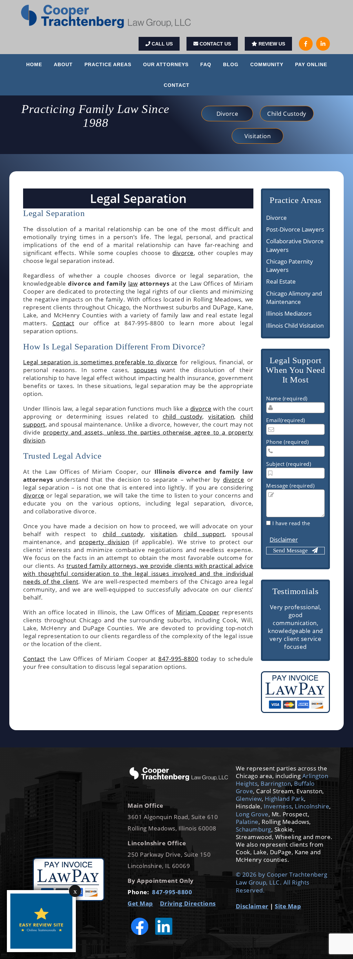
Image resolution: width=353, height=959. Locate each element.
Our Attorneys (166, 64)
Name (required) (286, 398)
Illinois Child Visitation (295, 325)
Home (34, 64)
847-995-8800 (178, 659)
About (63, 64)
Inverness (278, 806)
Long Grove (252, 814)
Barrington (276, 783)
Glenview (249, 799)
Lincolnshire (312, 806)
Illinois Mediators (289, 313)
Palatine (247, 822)
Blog (231, 64)
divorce (183, 253)
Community (266, 64)
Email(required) (285, 420)
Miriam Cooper (198, 612)
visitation (221, 416)
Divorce (276, 218)
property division (104, 542)
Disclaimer (284, 539)
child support (204, 534)
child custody (183, 416)
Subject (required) (288, 463)
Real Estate (281, 281)
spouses (145, 370)
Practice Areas (107, 64)
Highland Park (284, 799)
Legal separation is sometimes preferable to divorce (100, 362)
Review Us (271, 44)
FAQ (205, 64)
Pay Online (311, 64)
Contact (177, 85)
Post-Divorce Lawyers (295, 229)
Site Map (288, 906)
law (133, 283)
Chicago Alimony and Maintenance (294, 297)
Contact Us (214, 44)
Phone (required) (287, 441)
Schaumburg (253, 829)
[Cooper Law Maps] (69, 808)
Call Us (161, 44)
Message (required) (290, 485)
